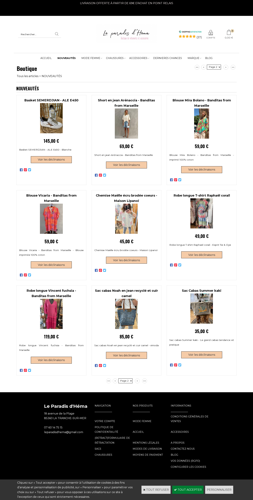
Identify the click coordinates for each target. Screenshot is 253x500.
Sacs (98, 448)
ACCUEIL (46, 58)
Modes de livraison (147, 448)
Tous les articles (27, 76)
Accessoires (138, 58)
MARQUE (193, 58)
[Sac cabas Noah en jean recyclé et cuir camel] (126, 328)
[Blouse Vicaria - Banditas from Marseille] (51, 232)
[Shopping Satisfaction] (190, 32)
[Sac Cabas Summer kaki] (201, 322)
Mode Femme (90, 58)
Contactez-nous (183, 448)
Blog (209, 58)
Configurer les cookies (188, 466)
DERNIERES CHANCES (167, 58)
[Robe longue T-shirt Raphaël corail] (201, 227)
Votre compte (105, 421)
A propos (178, 442)
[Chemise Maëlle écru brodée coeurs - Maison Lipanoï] (126, 232)
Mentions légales (146, 442)
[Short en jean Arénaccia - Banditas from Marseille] (126, 137)
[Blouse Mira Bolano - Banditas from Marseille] (201, 137)
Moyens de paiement (148, 454)
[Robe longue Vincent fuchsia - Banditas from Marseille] (51, 328)
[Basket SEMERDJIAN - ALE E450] (51, 132)
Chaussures (115, 58)
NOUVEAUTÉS (66, 58)
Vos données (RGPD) (185, 460)
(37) (199, 37)
